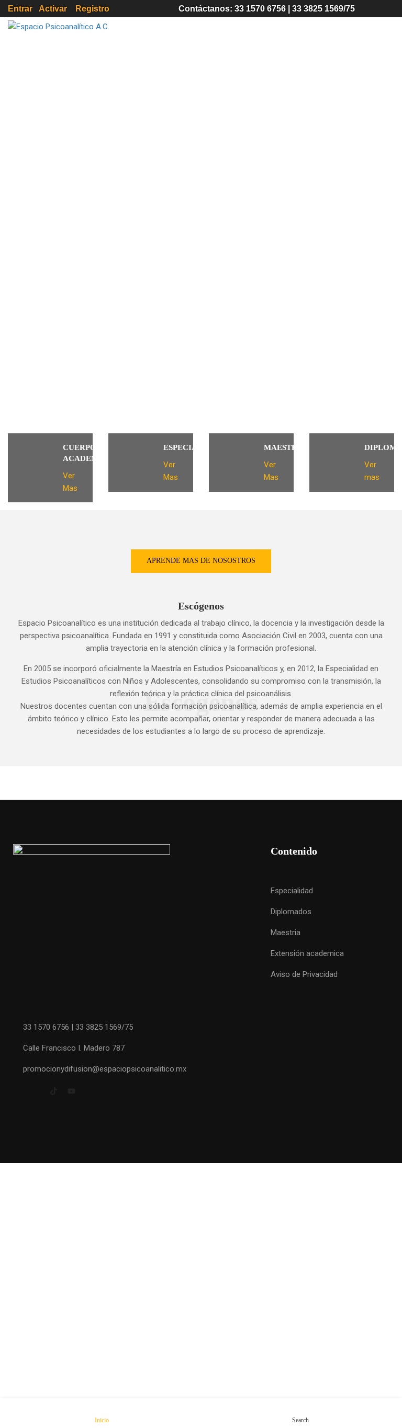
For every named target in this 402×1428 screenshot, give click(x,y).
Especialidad (292, 890)
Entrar (23, 8)
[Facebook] (17, 1092)
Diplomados (291, 911)
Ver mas (373, 471)
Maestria (285, 932)
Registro (116, 8)
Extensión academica (307, 953)
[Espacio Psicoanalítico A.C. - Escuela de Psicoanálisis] (102, 26)
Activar (54, 8)
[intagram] (35, 1092)
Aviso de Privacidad (304, 974)
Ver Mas (71, 482)
